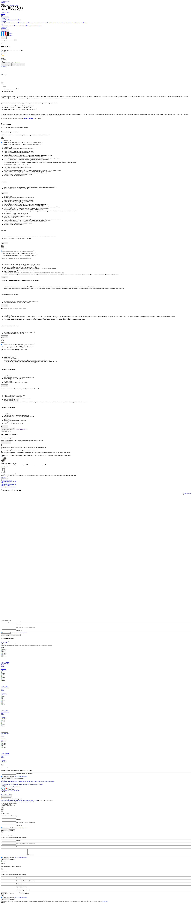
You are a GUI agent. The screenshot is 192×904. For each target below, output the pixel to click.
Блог (14, 786)
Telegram (3, 2)
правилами (105, 901)
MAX (10, 794)
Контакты (3, 28)
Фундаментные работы (15, 22)
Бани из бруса (11, 19)
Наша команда (22, 25)
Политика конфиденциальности (9, 800)
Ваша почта (19, 630)
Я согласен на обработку (14, 632)
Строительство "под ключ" (69, 22)
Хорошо (3, 902)
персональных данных (21, 632)
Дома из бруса (4, 19)
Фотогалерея (4, 27)
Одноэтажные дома (35, 781)
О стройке (3, 21)
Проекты (3, 18)
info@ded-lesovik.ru (14, 790)
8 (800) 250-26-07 (5, 1)
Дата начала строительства (23, 890)
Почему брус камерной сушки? (34, 25)
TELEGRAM (4, 794)
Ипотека (6, 22)
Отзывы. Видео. (14, 25)
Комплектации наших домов (54, 22)
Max (2, 4)
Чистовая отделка (42, 22)
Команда (6, 786)
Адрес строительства (21, 887)
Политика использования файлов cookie (27, 800)
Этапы (2, 22)
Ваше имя (18, 624)
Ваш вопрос (31, 854)
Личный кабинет (13, 5)
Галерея (28, 781)
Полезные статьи (5, 25)
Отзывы (11, 786)
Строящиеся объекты (81, 22)
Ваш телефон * (20, 627)
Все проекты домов (6, 781)
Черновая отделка (32, 22)
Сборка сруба (24, 22)
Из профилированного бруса (47, 781)
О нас (2, 24)
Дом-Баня (18, 19)
